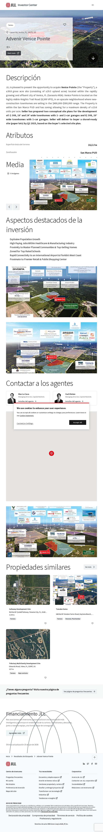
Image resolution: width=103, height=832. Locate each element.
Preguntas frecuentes (14, 777)
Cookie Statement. (27, 415)
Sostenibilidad (77, 784)
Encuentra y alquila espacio (49, 777)
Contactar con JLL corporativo (83, 781)
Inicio (8, 756)
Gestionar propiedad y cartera (50, 784)
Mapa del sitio (11, 791)
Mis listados (10, 784)
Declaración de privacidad (19, 815)
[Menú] (92, 5)
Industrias (42, 795)
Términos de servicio (65, 815)
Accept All (77, 422)
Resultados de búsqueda (23, 756)
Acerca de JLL (77, 777)
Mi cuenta (9, 781)
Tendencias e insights (47, 798)
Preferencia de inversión (15, 788)
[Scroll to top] (94, 757)
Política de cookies (84, 815)
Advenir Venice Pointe (45, 756)
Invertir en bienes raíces (48, 781)
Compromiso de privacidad (43, 815)
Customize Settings (25, 423)
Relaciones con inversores (82, 788)
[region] (51, 416)
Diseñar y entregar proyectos (50, 788)
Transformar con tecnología (49, 791)
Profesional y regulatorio (50, 818)
